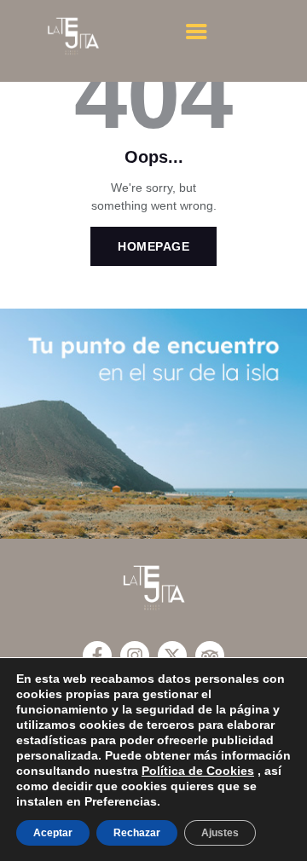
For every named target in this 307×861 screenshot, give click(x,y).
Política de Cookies (198, 770)
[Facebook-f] (97, 655)
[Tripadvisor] (209, 655)
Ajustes (220, 833)
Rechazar (136, 833)
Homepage (153, 246)
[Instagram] (134, 655)
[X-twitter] (172, 655)
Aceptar (52, 833)
